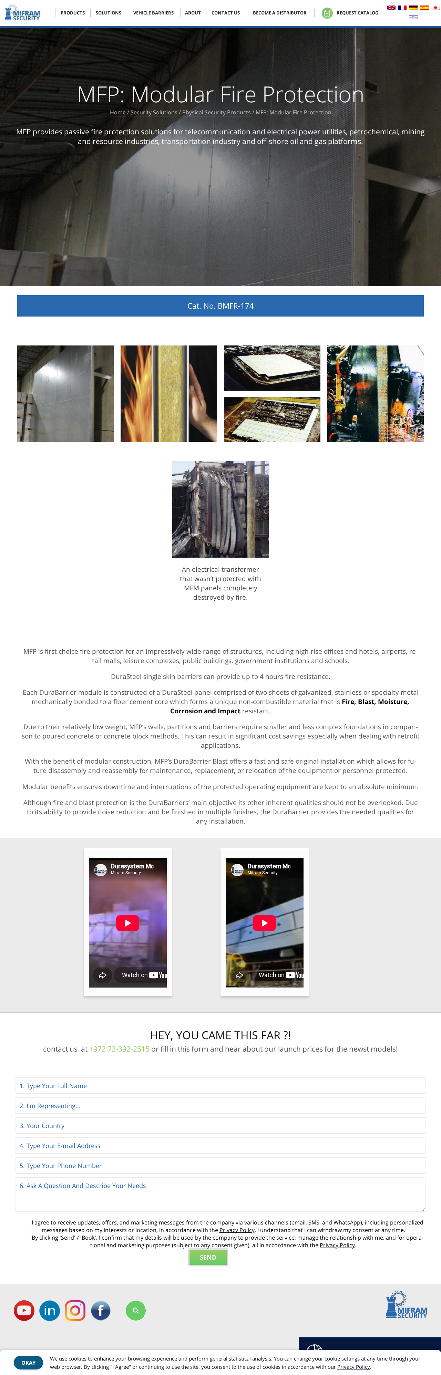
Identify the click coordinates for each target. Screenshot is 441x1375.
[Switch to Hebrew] (413, 17)
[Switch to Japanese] (435, 8)
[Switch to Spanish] (424, 8)
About (193, 13)
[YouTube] (24, 1310)
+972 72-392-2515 (119, 1049)
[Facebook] (100, 1310)
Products (73, 13)
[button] (135, 1310)
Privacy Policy (237, 1230)
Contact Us (226, 13)
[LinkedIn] (49, 1310)
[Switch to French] (402, 8)
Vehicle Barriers (153, 13)
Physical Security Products (216, 112)
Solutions (108, 13)
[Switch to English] (391, 8)
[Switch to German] (413, 8)
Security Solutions (154, 112)
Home (118, 112)
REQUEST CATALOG (357, 13)
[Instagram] (75, 1310)
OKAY (28, 1362)
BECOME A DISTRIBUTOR (280, 13)
